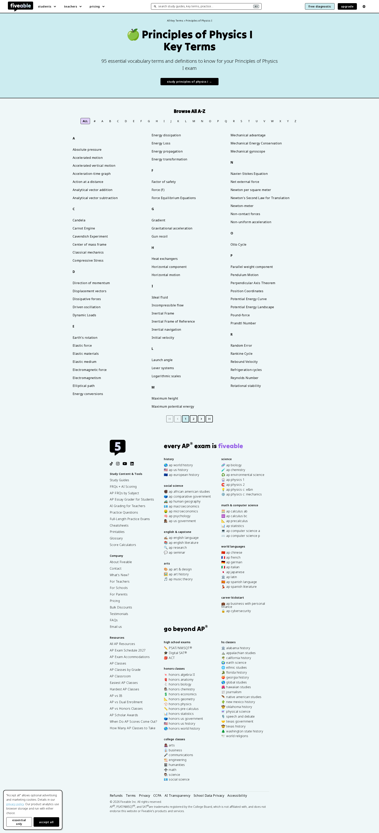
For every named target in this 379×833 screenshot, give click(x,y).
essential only (19, 822)
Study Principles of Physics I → (189, 81)
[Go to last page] (209, 418)
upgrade (347, 6)
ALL (85, 121)
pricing (95, 6)
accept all (46, 822)
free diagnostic (319, 6)
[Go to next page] (201, 418)
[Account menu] (364, 6)
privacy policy (15, 804)
